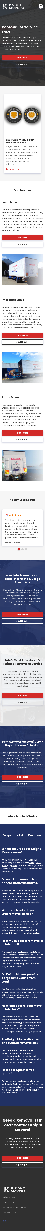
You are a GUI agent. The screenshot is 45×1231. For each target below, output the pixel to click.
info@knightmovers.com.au (14, 1207)
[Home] (14, 6)
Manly (32, 862)
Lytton (14, 865)
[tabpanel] (22, 134)
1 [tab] (19, 549)
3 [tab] (26, 549)
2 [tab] (22, 549)
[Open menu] (40, 6)
